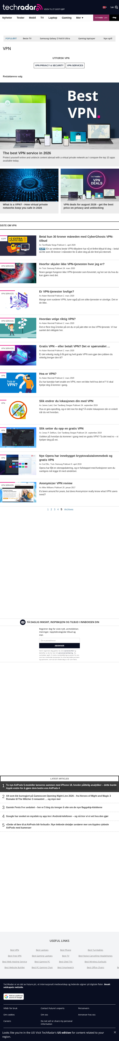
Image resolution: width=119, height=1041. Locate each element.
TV (42, 17)
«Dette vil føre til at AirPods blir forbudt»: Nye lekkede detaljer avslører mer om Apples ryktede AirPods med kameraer (57, 826)
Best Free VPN (14, 955)
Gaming (67, 17)
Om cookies (9, 1014)
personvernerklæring (65, 653)
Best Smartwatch (65, 967)
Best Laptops (42, 950)
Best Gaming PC (42, 961)
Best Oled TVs (65, 961)
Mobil (32, 17)
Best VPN (14, 950)
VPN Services (7, 266)
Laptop (52, 17)
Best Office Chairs (95, 967)
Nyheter (7, 17)
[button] (114, 7)
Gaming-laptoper (86, 38)
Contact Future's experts (52, 1008)
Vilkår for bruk (10, 1008)
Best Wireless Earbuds (95, 961)
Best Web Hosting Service (14, 961)
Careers (7, 1021)
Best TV (65, 955)
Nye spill (108, 38)
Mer (79, 17)
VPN (3, 375)
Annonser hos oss (86, 1014)
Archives (68, 509)
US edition (64, 1032)
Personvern (83, 1008)
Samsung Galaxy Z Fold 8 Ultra (55, 38)
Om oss (44, 1014)
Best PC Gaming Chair (42, 967)
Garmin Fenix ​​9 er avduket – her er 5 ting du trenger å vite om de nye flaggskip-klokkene (54, 807)
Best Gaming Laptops (42, 955)
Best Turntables (95, 950)
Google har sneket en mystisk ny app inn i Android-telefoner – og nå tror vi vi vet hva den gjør (57, 816)
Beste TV (27, 38)
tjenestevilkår (69, 651)
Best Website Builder (14, 967)
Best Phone (65, 950)
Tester (20, 17)
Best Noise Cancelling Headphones (95, 955)
